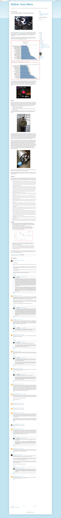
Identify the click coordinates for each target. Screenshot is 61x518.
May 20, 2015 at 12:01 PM (21, 424)
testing (17, 255)
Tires (19, 255)
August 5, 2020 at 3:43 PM (20, 468)
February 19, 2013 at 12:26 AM (20, 260)
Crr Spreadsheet (33, 220)
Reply (14, 292)
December (41, 40)
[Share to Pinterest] (23, 254)
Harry (13, 295)
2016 (40, 36)
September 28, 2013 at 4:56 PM (19, 412)
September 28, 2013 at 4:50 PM (19, 403)
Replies (15, 275)
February (41, 43)
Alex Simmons (15, 260)
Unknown (14, 368)
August (41, 41)
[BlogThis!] (21, 254)
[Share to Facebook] (22, 254)
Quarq (16, 255)
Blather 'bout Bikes (22, 4)
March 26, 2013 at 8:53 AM (22, 342)
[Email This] (20, 254)
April (41, 42)
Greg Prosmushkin (15, 424)
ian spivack (14, 319)
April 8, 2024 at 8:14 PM (20, 476)
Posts (40, 18)
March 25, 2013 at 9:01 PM (20, 334)
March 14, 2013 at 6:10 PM (19, 319)
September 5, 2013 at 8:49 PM (23, 374)
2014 (40, 38)
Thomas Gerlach (15, 334)
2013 (40, 39)
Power (13, 255)
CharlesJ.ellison (15, 476)
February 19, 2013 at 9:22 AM (18, 295)
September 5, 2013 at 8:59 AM (19, 368)
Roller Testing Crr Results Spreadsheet (44, 13)
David (13, 454)
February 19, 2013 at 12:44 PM (23, 307)
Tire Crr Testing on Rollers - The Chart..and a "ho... (44, 44)
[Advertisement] (23, 499)
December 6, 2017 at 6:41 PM (18, 454)
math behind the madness (22, 32)
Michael (16, 468)
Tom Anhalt (16, 307)
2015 (40, 37)
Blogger (34, 512)
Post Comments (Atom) (17, 507)
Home (40, 12)
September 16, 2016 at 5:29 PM (19, 448)
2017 (40, 35)
